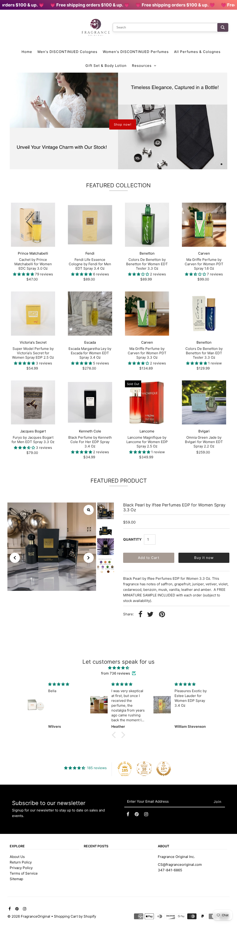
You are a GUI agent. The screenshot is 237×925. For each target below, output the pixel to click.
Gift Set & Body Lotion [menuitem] (106, 65)
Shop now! (122, 124)
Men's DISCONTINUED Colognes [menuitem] (67, 51)
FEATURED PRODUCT (118, 480)
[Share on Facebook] (140, 614)
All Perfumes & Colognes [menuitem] (197, 51)
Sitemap (16, 879)
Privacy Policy (21, 868)
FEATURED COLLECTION (118, 185)
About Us (17, 856)
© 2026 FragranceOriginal (28, 916)
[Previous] (15, 558)
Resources (142, 65)
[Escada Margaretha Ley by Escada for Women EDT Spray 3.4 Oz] (90, 313)
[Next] (89, 558)
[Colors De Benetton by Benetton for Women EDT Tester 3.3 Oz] (147, 225)
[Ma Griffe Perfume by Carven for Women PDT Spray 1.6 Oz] (204, 225)
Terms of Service (24, 873)
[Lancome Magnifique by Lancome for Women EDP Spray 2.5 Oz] (147, 402)
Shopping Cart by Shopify (75, 916)
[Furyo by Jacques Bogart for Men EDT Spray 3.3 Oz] (33, 402)
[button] (115, 735)
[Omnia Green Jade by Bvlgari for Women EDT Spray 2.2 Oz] (204, 402)
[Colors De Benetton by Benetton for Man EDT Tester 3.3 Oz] (204, 313)
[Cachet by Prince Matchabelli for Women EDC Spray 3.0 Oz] (33, 225)
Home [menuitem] (27, 51)
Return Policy (21, 862)
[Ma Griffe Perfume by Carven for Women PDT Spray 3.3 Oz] (147, 313)
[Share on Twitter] (150, 614)
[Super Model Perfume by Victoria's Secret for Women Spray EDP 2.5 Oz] (33, 313)
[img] (118, 668)
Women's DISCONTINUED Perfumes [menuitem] (136, 51)
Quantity (132, 539)
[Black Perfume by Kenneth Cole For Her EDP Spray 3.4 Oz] (90, 402)
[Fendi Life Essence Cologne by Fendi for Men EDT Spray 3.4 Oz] (90, 225)
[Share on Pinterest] (162, 614)
